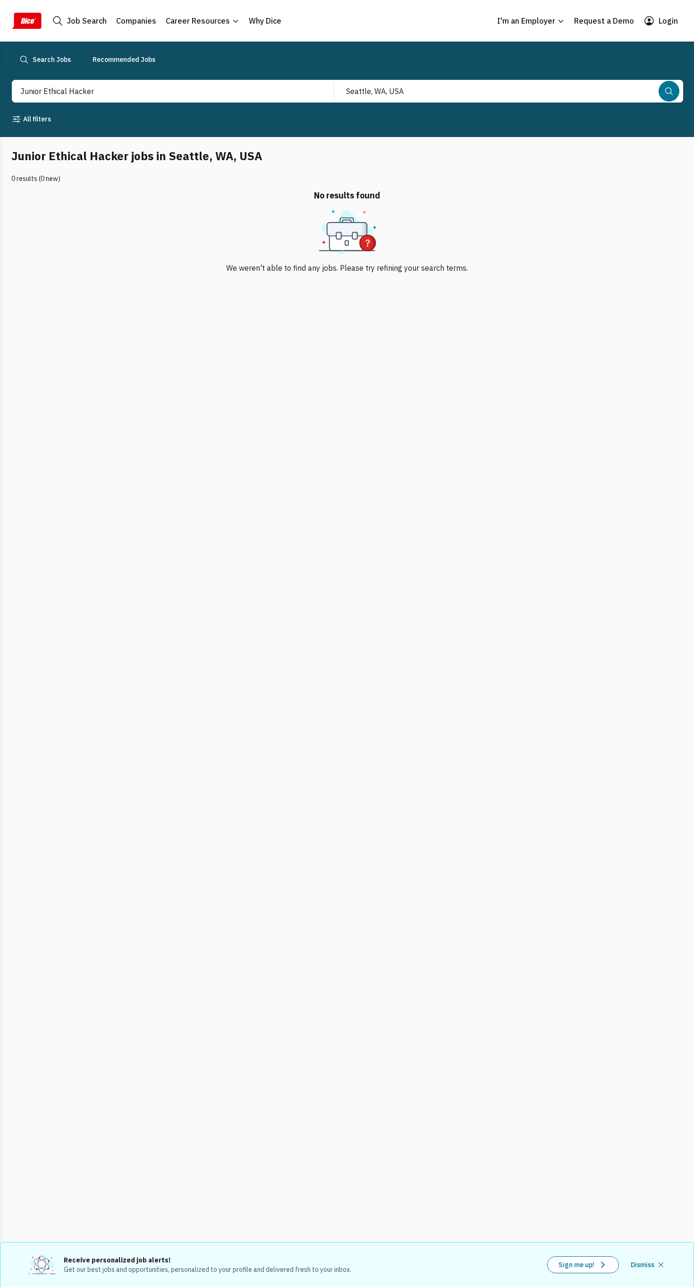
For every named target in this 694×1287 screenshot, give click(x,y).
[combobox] (163, 91)
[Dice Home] (26, 21)
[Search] (669, 91)
